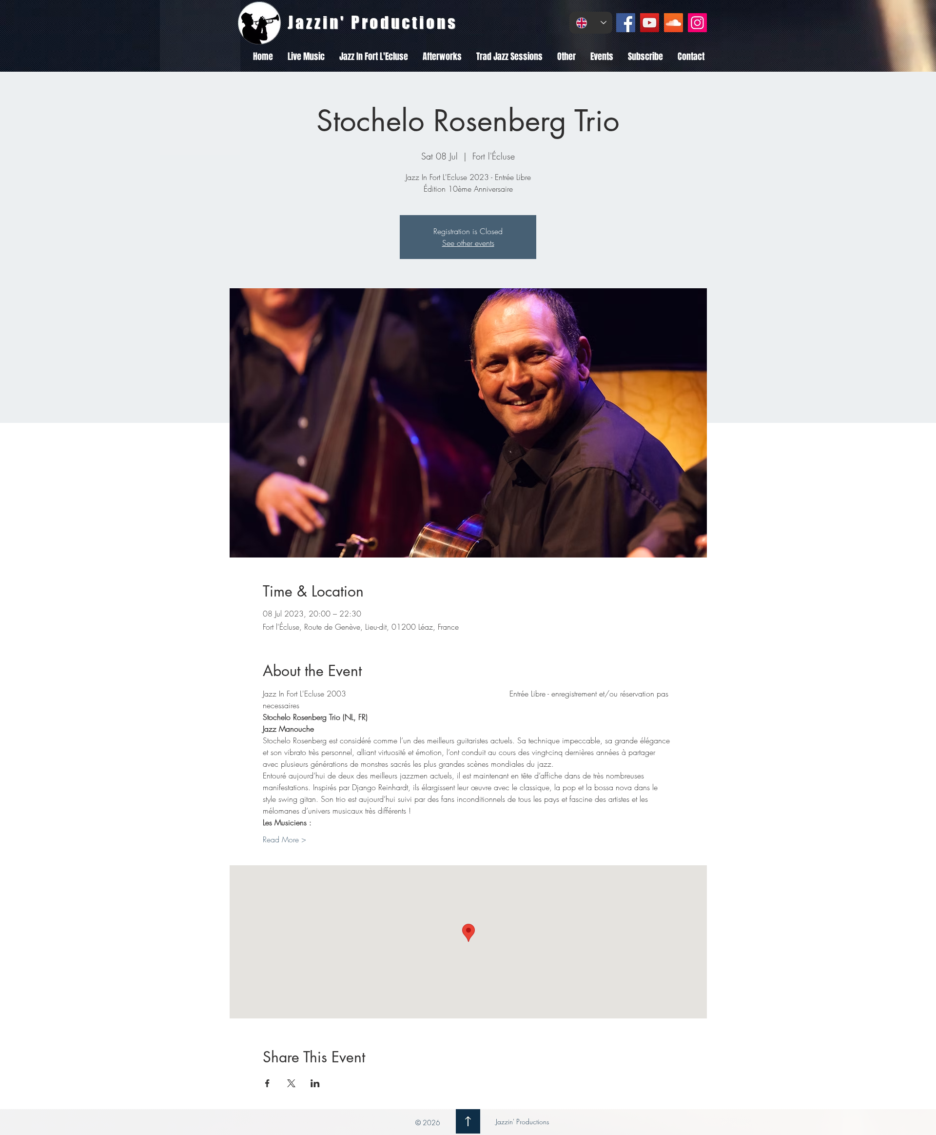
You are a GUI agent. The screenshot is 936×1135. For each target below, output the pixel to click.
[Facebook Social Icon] (625, 22)
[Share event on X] (291, 1083)
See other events (468, 243)
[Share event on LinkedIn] (315, 1083)
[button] (306, 56)
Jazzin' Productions (521, 1121)
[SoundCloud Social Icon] (673, 22)
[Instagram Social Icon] (697, 22)
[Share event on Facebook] (267, 1083)
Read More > (284, 839)
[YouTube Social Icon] (649, 22)
